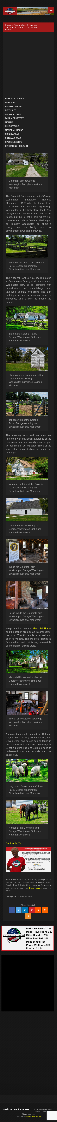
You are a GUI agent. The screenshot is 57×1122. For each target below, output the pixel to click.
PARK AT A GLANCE (14, 98)
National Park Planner (16, 1109)
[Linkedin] (25, 910)
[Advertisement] (28, 64)
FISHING (9, 122)
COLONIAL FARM (13, 114)
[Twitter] (19, 910)
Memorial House (42, 628)
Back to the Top (14, 843)
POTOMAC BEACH (13, 138)
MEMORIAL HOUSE (14, 130)
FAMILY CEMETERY (14, 118)
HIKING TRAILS (12, 126)
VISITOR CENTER (13, 106)
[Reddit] (38, 910)
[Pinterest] (32, 910)
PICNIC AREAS (12, 134)
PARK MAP (10, 102)
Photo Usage (35, 888)
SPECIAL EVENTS (13, 142)
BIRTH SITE (10, 110)
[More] (28, 916)
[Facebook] (12, 910)
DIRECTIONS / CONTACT (16, 146)
